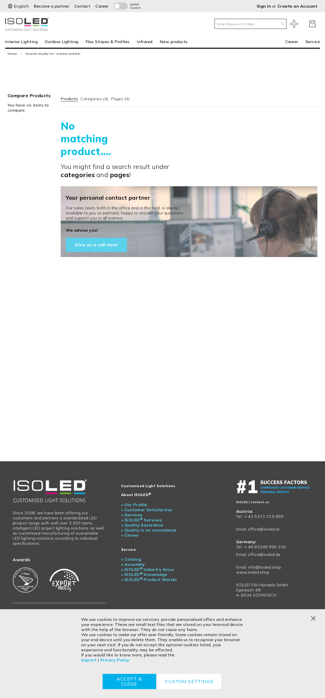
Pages (120, 98)
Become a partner (51, 6)
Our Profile (134, 504)
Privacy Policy (114, 659)
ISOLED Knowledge (144, 574)
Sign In (264, 6)
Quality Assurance (142, 524)
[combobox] (250, 24)
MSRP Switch (135, 6)
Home (12, 54)
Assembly (133, 564)
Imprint (88, 659)
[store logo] (28, 23)
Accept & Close (129, 681)
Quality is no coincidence (149, 530)
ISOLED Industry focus (147, 569)
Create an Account (297, 6)
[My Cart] (312, 24)
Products (69, 98)
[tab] (69, 98)
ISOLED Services (141, 519)
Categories (94, 98)
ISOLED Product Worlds (149, 579)
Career (101, 6)
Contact (82, 6)
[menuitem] (23, 41)
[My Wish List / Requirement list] (294, 24)
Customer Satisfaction (147, 509)
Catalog (131, 559)
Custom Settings (189, 681)
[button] (18, 6)
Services (132, 514)
